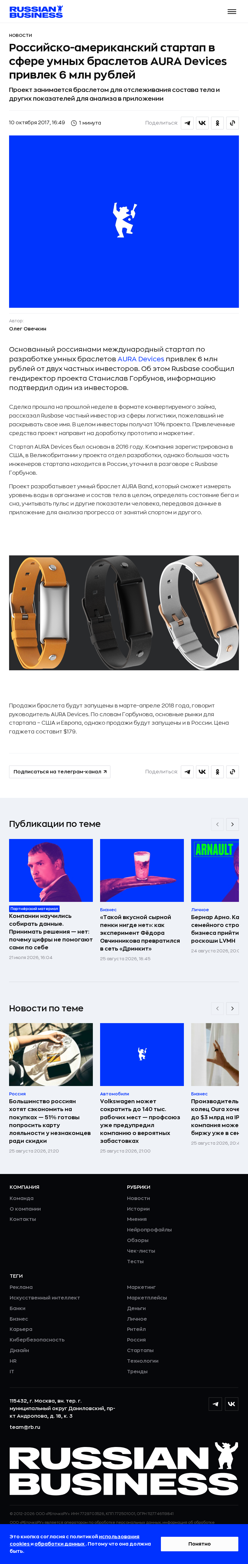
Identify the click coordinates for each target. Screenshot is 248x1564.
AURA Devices (141, 359)
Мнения (137, 1219)
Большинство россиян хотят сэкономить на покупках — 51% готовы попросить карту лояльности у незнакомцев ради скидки (50, 1121)
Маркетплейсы (147, 1298)
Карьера (21, 1329)
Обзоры (137, 1240)
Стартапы (140, 1350)
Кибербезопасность (37, 1340)
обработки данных (60, 1544)
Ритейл (136, 1329)
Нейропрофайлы (149, 1229)
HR (13, 1361)
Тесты (135, 1261)
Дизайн (19, 1350)
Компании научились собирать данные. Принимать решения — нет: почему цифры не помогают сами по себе (51, 931)
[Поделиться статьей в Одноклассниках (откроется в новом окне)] (217, 123)
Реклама (21, 1287)
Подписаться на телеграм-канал (57, 771)
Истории (138, 1209)
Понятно (199, 1544)
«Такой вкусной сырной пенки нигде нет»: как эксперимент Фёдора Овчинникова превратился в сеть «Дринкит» (140, 933)
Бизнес (19, 1319)
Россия (136, 1340)
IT (12, 1371)
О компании (25, 1209)
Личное (137, 1319)
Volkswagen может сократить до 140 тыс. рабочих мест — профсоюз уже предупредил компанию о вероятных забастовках (140, 1121)
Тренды (137, 1371)
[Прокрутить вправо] (232, 824)
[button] (232, 11)
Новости (20, 35)
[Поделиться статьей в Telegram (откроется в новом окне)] (187, 123)
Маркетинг (141, 1287)
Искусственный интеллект (45, 1298)
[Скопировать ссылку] (232, 123)
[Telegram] (215, 1404)
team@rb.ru (25, 1427)
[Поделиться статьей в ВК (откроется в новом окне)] (202, 123)
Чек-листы (141, 1251)
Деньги (136, 1308)
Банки (17, 1308)
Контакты (23, 1219)
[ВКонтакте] (231, 1404)
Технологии (142, 1361)
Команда (22, 1198)
